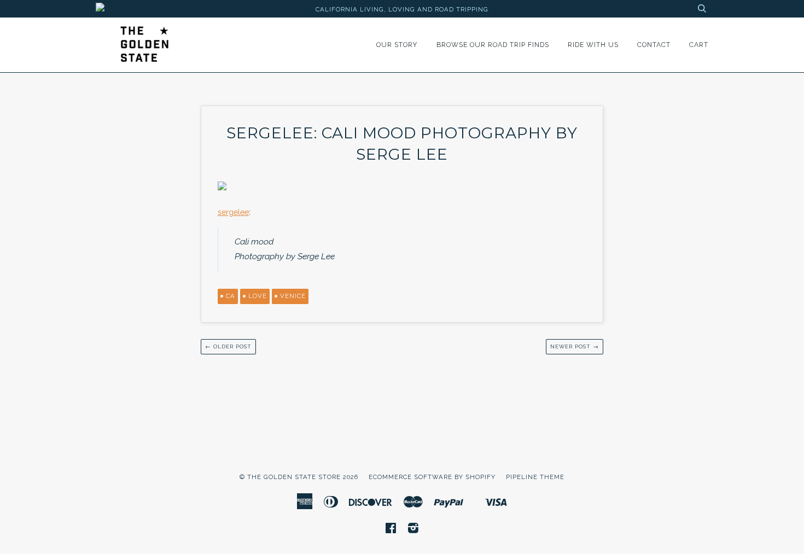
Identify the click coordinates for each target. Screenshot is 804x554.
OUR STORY (397, 44)
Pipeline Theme (535, 477)
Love (257, 296)
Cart (698, 44)
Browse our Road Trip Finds (492, 44)
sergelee (233, 212)
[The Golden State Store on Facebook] (391, 530)
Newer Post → (574, 346)
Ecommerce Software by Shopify (432, 477)
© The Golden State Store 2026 (299, 477)
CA (230, 296)
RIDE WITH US (593, 44)
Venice (293, 296)
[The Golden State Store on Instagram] (413, 530)
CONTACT (654, 44)
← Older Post (228, 346)
